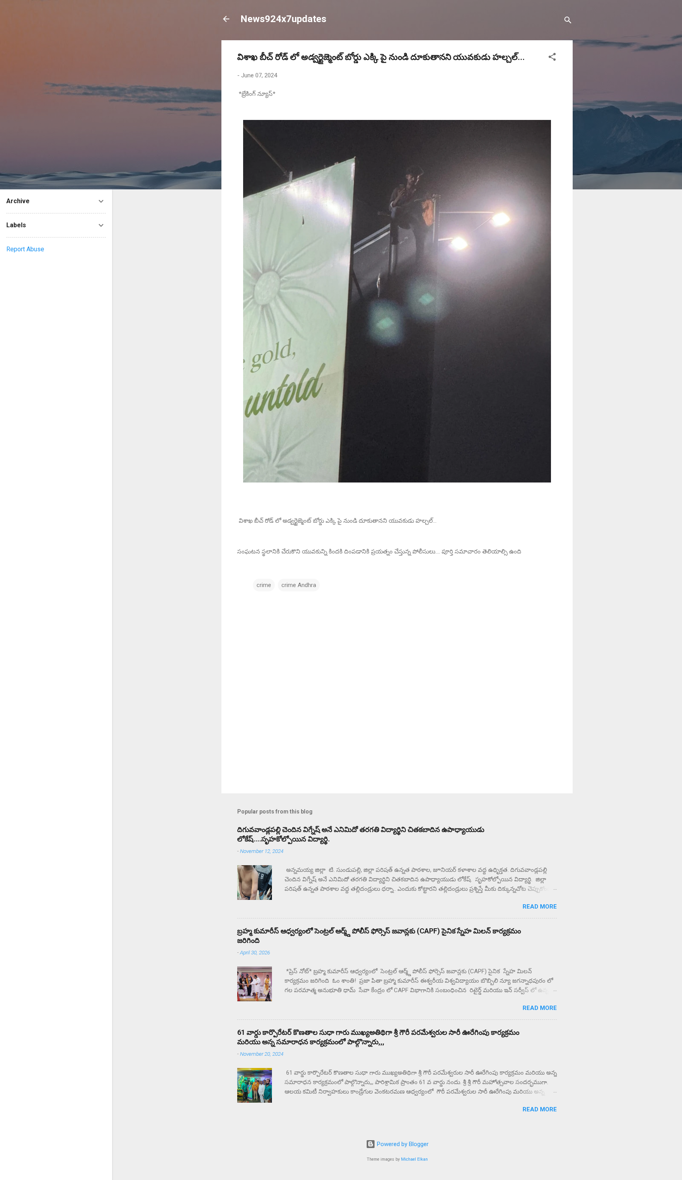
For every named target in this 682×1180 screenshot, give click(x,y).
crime (264, 585)
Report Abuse (25, 249)
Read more (540, 906)
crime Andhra (298, 585)
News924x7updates (283, 18)
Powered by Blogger (402, 1144)
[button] (552, 58)
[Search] (568, 21)
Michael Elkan (414, 1159)
